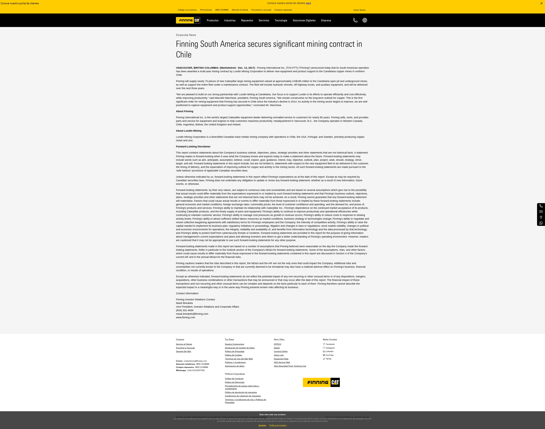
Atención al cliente (240, 10)
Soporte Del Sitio (183, 351)
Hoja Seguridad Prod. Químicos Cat (290, 366)
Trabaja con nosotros (187, 10)
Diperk (277, 348)
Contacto (355, 20)
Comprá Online (281, 351)
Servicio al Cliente (184, 344)
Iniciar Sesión (360, 10)
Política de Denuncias (234, 382)
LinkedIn (329, 351)
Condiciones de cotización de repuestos (243, 396)
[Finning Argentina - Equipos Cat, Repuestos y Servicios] (188, 20)
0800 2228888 (221, 10)
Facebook (330, 344)
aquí (308, 3)
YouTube (330, 355)
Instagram (330, 348)
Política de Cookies (278, 425)
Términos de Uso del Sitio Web (239, 359)
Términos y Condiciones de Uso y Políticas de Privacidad (245, 401)
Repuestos (247, 20)
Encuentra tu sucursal (261, 10)
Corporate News (186, 35)
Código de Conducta (234, 378)
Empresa (326, 20)
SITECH (277, 344)
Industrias (230, 20)
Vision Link (279, 355)
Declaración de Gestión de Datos (240, 348)
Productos (213, 20)
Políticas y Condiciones (235, 362)
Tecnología (281, 20)
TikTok (328, 359)
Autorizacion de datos (234, 366)
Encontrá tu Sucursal (185, 348)
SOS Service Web (282, 362)
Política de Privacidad (234, 351)
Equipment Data (281, 359)
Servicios (264, 20)
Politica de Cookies (233, 355)
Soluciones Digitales (304, 20)
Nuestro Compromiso (234, 344)
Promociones (206, 10)
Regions (364, 20)
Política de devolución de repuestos (241, 392)
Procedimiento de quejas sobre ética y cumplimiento (242, 387)
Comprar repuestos (283, 10)
